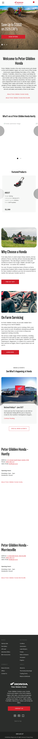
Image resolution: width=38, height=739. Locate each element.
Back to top (17, 721)
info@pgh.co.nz (13, 464)
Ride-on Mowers (24, 654)
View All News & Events (19, 428)
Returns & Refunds (25, 676)
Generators (23, 646)
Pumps (22, 652)
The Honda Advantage (26, 671)
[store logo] (19, 2)
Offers (3, 671)
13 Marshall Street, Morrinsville (16, 556)
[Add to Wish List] (26, 209)
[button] (2, 44)
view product (19, 204)
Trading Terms (24, 673)
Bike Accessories (5, 654)
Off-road (3, 649)
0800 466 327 (10, 462)
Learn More (10, 352)
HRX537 (7, 193)
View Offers (13, 37)
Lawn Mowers (23, 649)
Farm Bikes (4, 646)
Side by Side (4, 643)
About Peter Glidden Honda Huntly (18, 94)
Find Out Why (10, 282)
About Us (22, 668)
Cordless (22, 643)
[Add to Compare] (31, 209)
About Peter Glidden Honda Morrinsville (18, 98)
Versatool (22, 657)
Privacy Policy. (29, 737)
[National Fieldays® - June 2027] (19, 400)
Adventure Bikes (5, 652)
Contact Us (19, 708)
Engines (22, 660)
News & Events (5, 668)
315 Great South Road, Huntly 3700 (18, 460)
